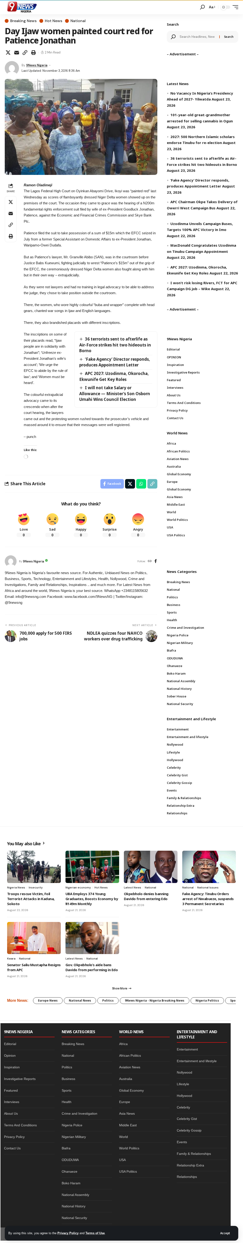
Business (68, 1079)
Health (66, 1102)
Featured (11, 1090)
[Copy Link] (25, 52)
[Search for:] (197, 37)
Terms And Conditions (20, 1125)
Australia (125, 1079)
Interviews (11, 1102)
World (123, 1137)
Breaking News (23, 21)
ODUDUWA (70, 1160)
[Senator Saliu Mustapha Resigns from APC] (34, 938)
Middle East (128, 1125)
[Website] (149, 561)
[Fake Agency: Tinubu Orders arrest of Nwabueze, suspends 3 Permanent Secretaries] (209, 867)
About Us (11, 1113)
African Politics (130, 1055)
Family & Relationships (194, 1154)
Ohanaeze (69, 1171)
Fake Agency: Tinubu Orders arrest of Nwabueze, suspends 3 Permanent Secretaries (208, 898)
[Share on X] (8, 52)
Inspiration (12, 1067)
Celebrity (183, 1107)
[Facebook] (155, 561)
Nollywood (184, 1072)
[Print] (33, 52)
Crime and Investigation (79, 1113)
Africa (123, 1044)
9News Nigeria (36, 65)
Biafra (66, 1148)
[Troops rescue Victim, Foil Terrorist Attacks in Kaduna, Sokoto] (34, 867)
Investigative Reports (20, 1079)
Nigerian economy (78, 887)
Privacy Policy (68, 1233)
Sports (66, 1090)
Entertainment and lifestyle (197, 1061)
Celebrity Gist (187, 1119)
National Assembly (75, 1195)
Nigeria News (16, 887)
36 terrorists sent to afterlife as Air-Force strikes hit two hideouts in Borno (115, 344)
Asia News (127, 1113)
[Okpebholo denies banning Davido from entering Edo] (151, 867)
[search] (202, 7)
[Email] (16, 52)
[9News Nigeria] (21, 7)
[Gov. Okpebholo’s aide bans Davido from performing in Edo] (92, 938)
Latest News (132, 887)
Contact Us (12, 1148)
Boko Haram (71, 1183)
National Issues (208, 887)
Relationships (187, 1177)
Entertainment (187, 1049)
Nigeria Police (72, 1125)
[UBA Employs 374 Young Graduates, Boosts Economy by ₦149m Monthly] (92, 867)
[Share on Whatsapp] (141, 484)
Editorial (10, 1044)
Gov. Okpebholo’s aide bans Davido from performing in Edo (91, 967)
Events (182, 1142)
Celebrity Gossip (189, 1130)
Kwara (11, 958)
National (78, 21)
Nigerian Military (74, 1137)
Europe (124, 1102)
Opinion (10, 1055)
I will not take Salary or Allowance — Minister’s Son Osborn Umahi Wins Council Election (114, 393)
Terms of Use (95, 1233)
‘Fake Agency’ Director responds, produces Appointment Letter (114, 362)
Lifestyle (183, 1084)
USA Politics (128, 1171)
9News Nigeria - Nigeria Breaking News (154, 1000)
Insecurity (36, 887)
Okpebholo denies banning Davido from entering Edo (146, 896)
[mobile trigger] (234, 7)
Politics (108, 1000)
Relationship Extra (190, 1165)
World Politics (129, 1148)
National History (73, 1206)
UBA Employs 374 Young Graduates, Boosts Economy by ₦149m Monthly (91, 898)
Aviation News (129, 1067)
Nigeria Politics (207, 1000)
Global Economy (131, 1090)
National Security (74, 1218)
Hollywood (184, 1096)
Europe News (48, 1000)
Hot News (53, 21)
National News (80, 1000)
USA (122, 1160)
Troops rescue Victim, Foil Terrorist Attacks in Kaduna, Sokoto (31, 898)
